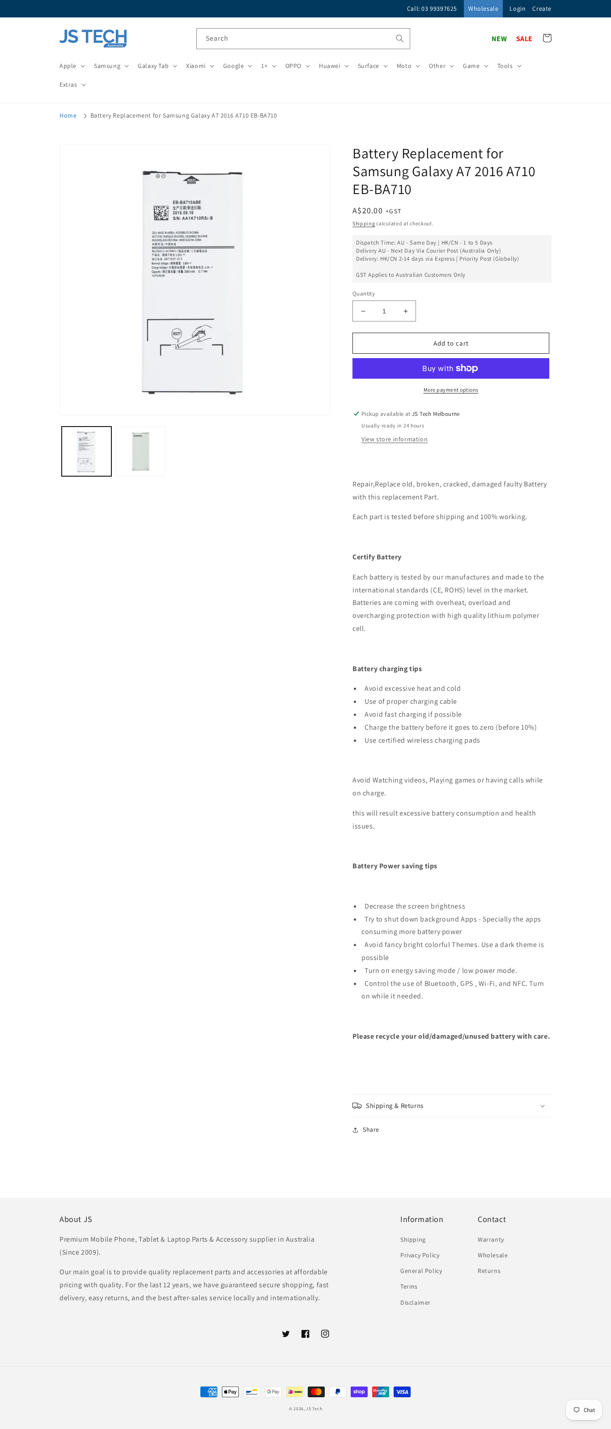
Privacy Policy (419, 1255)
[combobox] (303, 39)
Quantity (363, 293)
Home (67, 115)
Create (542, 8)
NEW (499, 38)
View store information (394, 439)
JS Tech (314, 1409)
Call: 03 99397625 (432, 8)
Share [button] (371, 1129)
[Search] (400, 38)
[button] (71, 65)
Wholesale (483, 8)
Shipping (363, 223)
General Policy (421, 1271)
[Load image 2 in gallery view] (140, 451)
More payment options (451, 389)
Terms (409, 1286)
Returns (489, 1271)
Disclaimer (415, 1302)
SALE (524, 38)
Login (517, 8)
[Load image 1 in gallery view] (86, 451)
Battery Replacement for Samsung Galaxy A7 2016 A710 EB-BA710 (183, 115)
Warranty (491, 1239)
